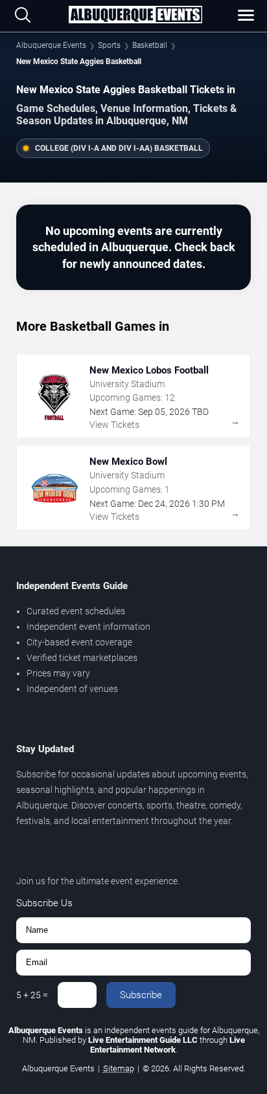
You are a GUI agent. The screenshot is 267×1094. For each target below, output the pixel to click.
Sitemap (118, 1068)
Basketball (149, 45)
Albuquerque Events (51, 45)
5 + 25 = (32, 995)
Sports (109, 45)
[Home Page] (135, 15)
